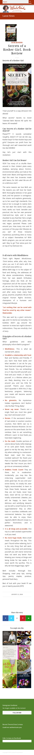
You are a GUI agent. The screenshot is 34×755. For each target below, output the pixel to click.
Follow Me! (17, 713)
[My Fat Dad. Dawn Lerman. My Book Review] (10, 667)
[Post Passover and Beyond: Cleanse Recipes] (10, 681)
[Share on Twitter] (11, 618)
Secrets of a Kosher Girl (13, 60)
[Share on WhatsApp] (17, 618)
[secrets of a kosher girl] (11, 32)
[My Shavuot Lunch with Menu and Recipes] (24, 667)
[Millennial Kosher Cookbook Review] (24, 652)
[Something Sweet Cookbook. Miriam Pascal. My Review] (24, 638)
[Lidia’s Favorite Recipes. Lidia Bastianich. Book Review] (10, 638)
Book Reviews (17, 43)
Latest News (8, 16)
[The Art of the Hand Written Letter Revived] (10, 652)
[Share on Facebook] (5, 618)
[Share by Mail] (28, 618)
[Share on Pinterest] (23, 618)
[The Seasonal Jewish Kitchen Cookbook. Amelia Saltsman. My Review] (24, 681)
